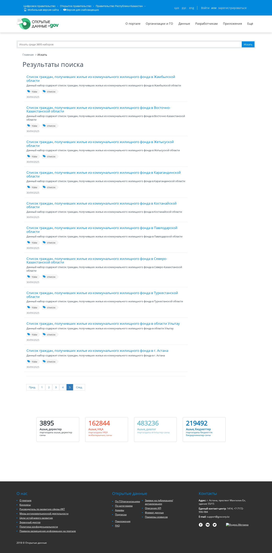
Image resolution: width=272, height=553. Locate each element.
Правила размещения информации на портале (48, 531)
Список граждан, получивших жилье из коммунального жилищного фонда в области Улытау (103, 323)
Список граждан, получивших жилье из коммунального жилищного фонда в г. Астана (97, 350)
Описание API (153, 508)
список (51, 91)
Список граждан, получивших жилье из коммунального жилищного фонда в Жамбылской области (100, 78)
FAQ (117, 525)
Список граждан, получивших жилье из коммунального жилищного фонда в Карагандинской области (103, 174)
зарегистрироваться (232, 8)
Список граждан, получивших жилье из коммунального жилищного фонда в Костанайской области (101, 205)
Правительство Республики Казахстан (119, 6)
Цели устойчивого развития (36, 518)
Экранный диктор (30, 522)
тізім (34, 91)
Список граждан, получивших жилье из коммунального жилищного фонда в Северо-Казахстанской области (96, 260)
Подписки (121, 514)
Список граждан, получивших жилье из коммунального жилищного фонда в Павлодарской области (101, 229)
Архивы (119, 510)
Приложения (232, 23)
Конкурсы (25, 504)
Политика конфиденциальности (39, 526)
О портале (132, 23)
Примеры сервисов (156, 517)
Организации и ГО (159, 23)
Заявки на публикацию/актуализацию (159, 502)
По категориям (124, 505)
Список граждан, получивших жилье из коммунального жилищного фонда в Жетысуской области (100, 143)
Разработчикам (206, 23)
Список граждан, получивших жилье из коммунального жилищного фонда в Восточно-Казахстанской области (98, 109)
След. (79, 387)
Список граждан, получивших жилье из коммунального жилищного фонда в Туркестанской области (102, 295)
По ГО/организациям (127, 501)
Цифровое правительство (39, 6)
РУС (184, 8)
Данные (184, 23)
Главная (28, 55)
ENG (191, 8)
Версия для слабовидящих (83, 10)
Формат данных (154, 512)
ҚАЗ (176, 8)
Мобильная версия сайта (43, 10)
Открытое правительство (75, 6)
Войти (205, 8)
